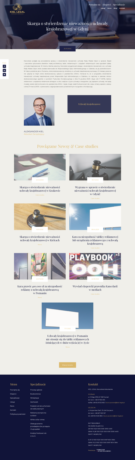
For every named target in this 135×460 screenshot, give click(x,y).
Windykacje (34, 398)
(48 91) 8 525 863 (96, 416)
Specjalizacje (119, 4)
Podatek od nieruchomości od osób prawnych (40, 407)
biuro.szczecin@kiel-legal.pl (113, 416)
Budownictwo (35, 394)
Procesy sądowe (36, 390)
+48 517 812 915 (99, 400)
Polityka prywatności (17, 414)
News (109, 8)
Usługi (103, 8)
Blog (115, 8)
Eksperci (107, 4)
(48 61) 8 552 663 (99, 402)
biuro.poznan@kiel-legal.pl (115, 402)
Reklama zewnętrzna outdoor (38, 414)
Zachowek (34, 402)
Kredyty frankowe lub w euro (38, 434)
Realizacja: (91, 450)
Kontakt (122, 8)
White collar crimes (37, 420)
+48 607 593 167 (100, 413)
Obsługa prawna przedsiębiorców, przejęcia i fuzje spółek (40, 426)
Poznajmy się (94, 4)
